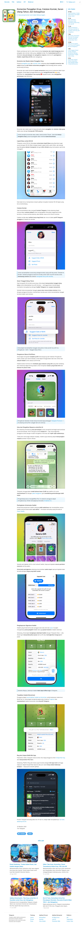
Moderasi (30, 2)
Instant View (70, 921)
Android (41, 919)
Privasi (32, 919)
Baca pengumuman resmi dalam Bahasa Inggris (31, 15)
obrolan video (37, 63)
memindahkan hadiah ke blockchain (37, 697)
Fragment (52, 699)
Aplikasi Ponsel (43, 915)
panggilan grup (26, 63)
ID (62, 2)
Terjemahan (70, 919)
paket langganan (36, 493)
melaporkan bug (60, 757)
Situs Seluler (42, 921)
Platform (69, 915)
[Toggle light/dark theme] (80, 2)
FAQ (13, 2)
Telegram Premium (56, 421)
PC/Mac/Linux (55, 917)
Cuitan (29, 833)
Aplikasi (19, 2)
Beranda (7, 2)
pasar (51, 628)
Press (31, 921)
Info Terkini (71, 9)
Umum (32, 917)
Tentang (32, 915)
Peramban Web (56, 921)
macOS (54, 919)
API (25, 2)
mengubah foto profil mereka (44, 276)
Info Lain (41, 840)
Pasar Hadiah (20, 511)
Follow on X (71, 2)
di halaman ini (47, 500)
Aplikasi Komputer (57, 915)
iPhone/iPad (42, 917)
